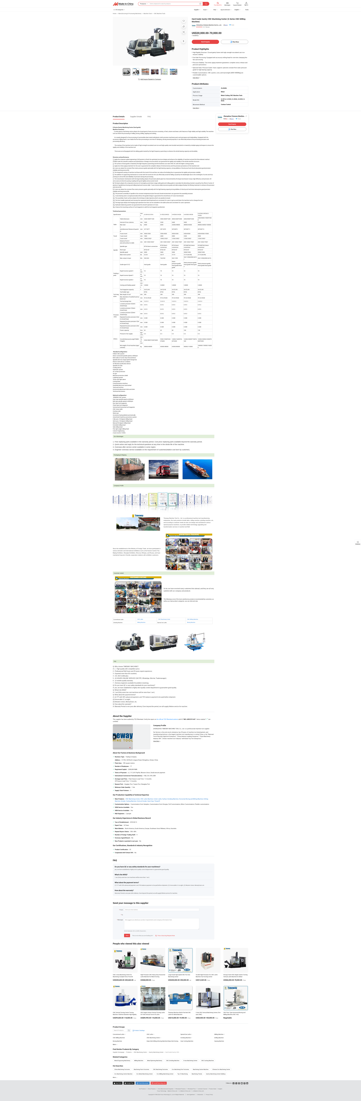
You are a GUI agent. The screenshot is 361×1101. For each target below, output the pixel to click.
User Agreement (191, 1094)
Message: (120, 920)
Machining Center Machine (200, 1069)
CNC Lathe (150, 1034)
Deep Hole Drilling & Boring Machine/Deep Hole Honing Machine (165, 1041)
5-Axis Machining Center (190, 1060)
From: (121, 910)
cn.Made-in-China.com (198, 1091)
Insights (220, 1089)
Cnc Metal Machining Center (144, 1074)
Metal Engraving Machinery (122, 1060)
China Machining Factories (122, 1069)
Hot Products (142, 1089)
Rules (247, 10)
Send (127, 935)
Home (114, 13)
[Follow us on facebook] (234, 1083)
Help (214, 10)
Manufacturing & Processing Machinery (129, 13)
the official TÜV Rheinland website (167, 719)
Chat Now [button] (235, 42)
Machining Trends (197, 1074)
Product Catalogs (139, 1030)
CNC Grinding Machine (172, 1060)
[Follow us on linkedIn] (247, 1083)
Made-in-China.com (172, 1091)
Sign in (246, 5)
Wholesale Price (192, 1089)
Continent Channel (202, 1089)
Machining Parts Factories (141, 1069)
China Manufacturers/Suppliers (165, 1089)
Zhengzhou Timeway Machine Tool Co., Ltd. (209, 25)
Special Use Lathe (185, 1034)
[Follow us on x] (236, 1083)
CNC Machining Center (153, 1038)
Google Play (129, 1083)
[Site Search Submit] (206, 4)
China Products (152, 1089)
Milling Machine (218, 1034)
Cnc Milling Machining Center (165, 1074)
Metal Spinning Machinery (154, 1060)
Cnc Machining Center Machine (123, 1074)
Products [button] (143, 4)
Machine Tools (147, 13)
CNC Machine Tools (159, 13)
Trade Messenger (143, 1083)
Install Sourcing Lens (160, 1083)
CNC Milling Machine (119, 1038)
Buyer (205, 10)
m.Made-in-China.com (185, 1091)
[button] (200, 4)
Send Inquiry (205, 42)
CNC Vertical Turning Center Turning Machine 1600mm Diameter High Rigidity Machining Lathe (125, 1014)
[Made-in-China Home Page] (123, 4)
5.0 (226, 119)
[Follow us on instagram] (239, 1083)
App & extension (225, 10)
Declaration (200, 1094)
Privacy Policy (209, 1094)
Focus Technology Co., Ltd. (167, 1094)
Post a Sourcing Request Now (165, 935)
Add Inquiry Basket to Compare (150, 79)
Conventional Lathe (118, 1034)
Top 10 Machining (182, 1074)
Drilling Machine (219, 1038)
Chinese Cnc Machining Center (221, 1069)
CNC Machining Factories (160, 1069)
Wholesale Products (180, 1089)
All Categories (119, 10)
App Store (117, 1083)
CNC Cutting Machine (207, 1060)
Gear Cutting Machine (186, 1041)
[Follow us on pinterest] (244, 1083)
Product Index (212, 1089)
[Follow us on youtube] (242, 1083)
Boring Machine (117, 1041)
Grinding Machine (185, 1038)
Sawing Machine (219, 1041)
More (114, 1077)
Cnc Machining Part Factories (180, 1069)
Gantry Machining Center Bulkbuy (216, 1074)
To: (122, 915)
